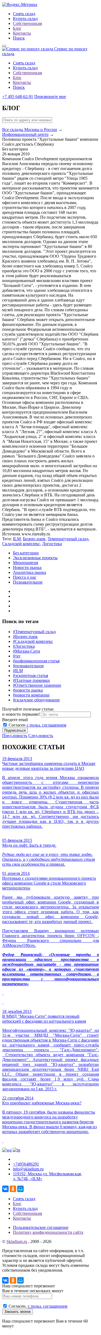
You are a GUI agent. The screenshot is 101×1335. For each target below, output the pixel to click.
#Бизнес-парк (25, 636)
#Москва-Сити (26, 651)
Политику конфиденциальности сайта (48, 1232)
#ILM (18, 670)
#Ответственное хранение (37, 685)
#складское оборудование (36, 700)
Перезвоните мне (50, 96)
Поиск (19, 38)
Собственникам (27, 23)
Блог (17, 28)
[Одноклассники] (13, 1189)
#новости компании (31, 695)
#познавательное (28, 665)
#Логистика (24, 646)
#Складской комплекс (33, 641)
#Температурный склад (34, 631)
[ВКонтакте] (5, 1189)
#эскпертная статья (30, 675)
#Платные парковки (31, 680)
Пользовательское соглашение (40, 1227)
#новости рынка (28, 690)
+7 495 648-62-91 (17, 96)
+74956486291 (26, 1164)
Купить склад (25, 18)
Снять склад (24, 13)
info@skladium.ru (28, 1169)
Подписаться (15, 730)
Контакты (22, 33)
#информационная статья (36, 661)
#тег (17, 656)
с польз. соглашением (46, 725)
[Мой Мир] (20, 1189)
